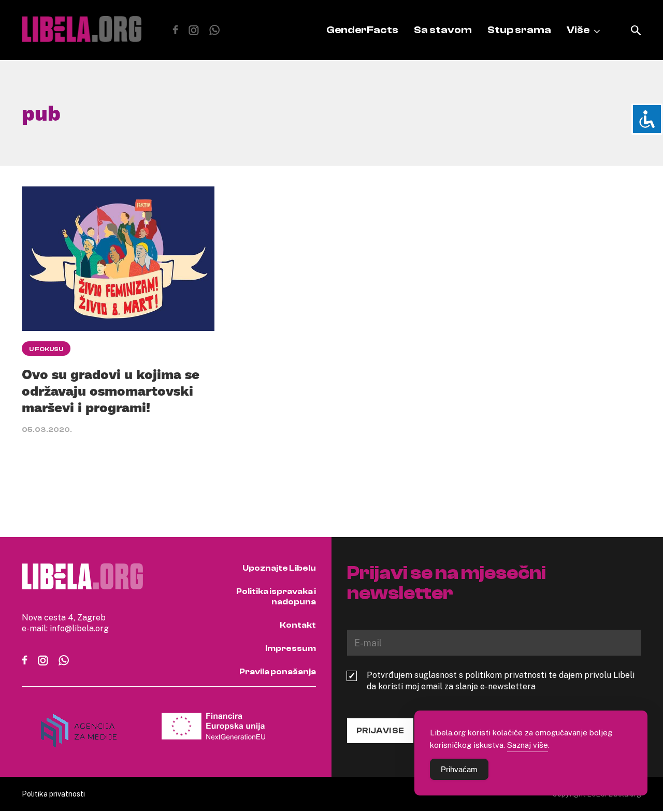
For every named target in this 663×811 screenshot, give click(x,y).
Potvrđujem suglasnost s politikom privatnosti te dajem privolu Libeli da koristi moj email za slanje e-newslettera (501, 680)
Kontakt (298, 625)
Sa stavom (443, 30)
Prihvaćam (459, 769)
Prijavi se (380, 730)
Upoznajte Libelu (279, 568)
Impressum (290, 648)
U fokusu (46, 349)
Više (578, 30)
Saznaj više (527, 744)
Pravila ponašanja (277, 671)
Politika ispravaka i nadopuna (276, 596)
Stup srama (519, 30)
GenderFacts (362, 30)
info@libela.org (79, 628)
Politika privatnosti (53, 793)
